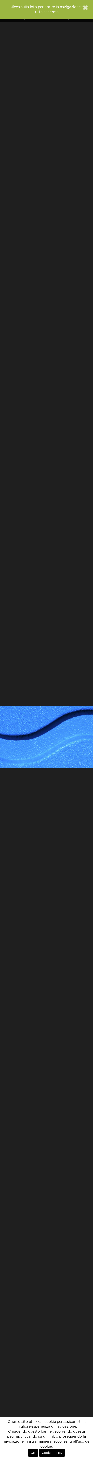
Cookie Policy (52, 1452)
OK (33, 1452)
